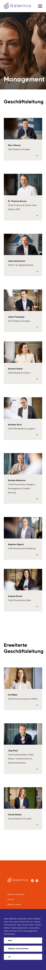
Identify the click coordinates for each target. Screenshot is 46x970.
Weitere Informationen (18, 949)
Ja (9, 957)
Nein (10, 940)
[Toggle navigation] (40, 6)
